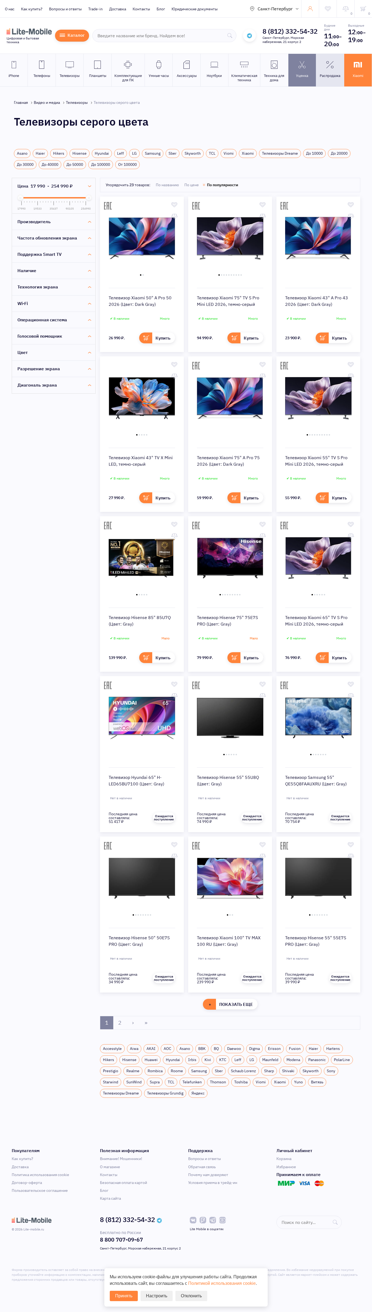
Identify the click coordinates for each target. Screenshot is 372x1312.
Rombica (155, 1070)
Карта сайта (110, 1198)
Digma (254, 1048)
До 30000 (25, 164)
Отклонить (191, 1296)
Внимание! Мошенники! (121, 1158)
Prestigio (110, 1070)
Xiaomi (248, 153)
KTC (222, 1059)
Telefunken (192, 1082)
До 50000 (74, 164)
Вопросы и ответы (65, 9)
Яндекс (198, 1093)
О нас (9, 9)
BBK (202, 1048)
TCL (212, 153)
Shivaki (288, 1070)
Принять (123, 1296)
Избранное (286, 1166)
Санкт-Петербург (275, 8)
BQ (216, 1048)
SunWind (134, 1082)
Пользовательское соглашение (40, 1190)
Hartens (333, 1048)
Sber (172, 153)
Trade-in (95, 9)
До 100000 (100, 164)
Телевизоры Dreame (280, 153)
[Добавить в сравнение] (174, 216)
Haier (40, 153)
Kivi (208, 1059)
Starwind (110, 1082)
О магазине (110, 1166)
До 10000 (314, 153)
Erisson (274, 1048)
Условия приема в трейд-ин (212, 1182)
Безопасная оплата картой (123, 1182)
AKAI (151, 1048)
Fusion (295, 1048)
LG (134, 153)
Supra (155, 1082)
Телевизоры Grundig (165, 1093)
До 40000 (50, 164)
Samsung (152, 153)
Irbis (192, 1059)
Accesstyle (112, 1048)
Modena (293, 1059)
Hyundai (102, 153)
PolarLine (342, 1059)
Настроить (156, 1296)
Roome (177, 1070)
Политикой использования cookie (222, 1283)
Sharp (269, 1070)
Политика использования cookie (40, 1174)
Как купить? (31, 9)
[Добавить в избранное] (174, 204)
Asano (22, 153)
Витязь (317, 1082)
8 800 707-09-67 (121, 1239)
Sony (331, 1070)
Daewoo (234, 1048)
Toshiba (241, 1082)
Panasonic (317, 1059)
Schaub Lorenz (243, 1070)
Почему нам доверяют (208, 1174)
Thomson (218, 1082)
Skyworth (193, 153)
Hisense (79, 153)
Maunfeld (270, 1059)
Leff (120, 153)
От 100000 (127, 164)
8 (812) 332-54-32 (290, 31)
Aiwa (134, 1048)
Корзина (283, 1158)
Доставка (117, 9)
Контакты (141, 9)
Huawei (151, 1059)
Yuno (298, 1082)
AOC (167, 1048)
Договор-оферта (27, 1182)
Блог (161, 9)
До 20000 (339, 153)
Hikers (58, 153)
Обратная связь (202, 1166)
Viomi (229, 153)
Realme (132, 1070)
